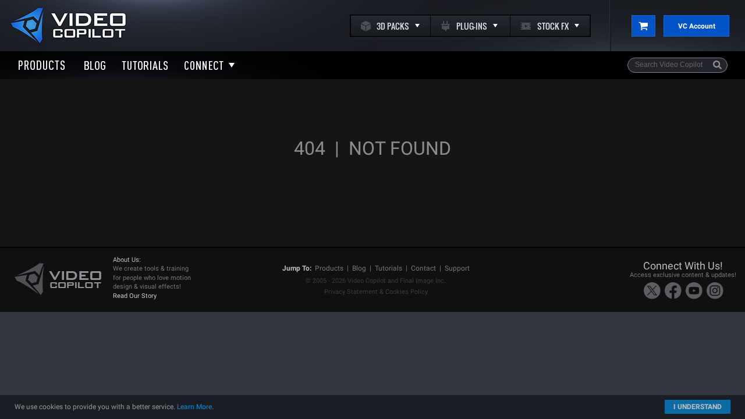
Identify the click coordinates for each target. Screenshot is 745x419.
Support (457, 268)
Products (329, 268)
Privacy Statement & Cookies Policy (376, 292)
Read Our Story (135, 296)
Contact (423, 268)
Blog (359, 268)
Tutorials (388, 268)
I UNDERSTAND (697, 407)
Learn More (194, 407)
